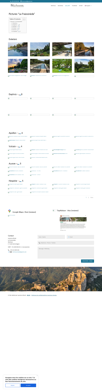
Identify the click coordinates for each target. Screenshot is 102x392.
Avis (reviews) (72, 210)
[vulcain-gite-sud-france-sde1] (16, 157)
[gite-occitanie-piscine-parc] (62, 72)
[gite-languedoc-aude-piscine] (40, 56)
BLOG (28, 295)
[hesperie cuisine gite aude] (82, 184)
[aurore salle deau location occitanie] (84, 170)
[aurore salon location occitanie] (61, 166)
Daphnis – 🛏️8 (16, 25)
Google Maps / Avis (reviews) (24, 212)
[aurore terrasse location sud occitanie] (18, 174)
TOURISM (74, 5)
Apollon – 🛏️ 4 (16, 26)
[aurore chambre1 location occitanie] (62, 170)
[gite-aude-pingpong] (84, 72)
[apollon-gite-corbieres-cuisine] (61, 136)
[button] (23, 19)
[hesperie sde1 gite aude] (15, 191)
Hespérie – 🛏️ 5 (16, 31)
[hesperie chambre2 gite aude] (38, 188)
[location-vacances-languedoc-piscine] (62, 75)
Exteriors (15, 23)
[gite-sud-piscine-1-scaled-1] (84, 76)
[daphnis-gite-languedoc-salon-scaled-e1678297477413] (18, 98)
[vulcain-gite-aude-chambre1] (82, 153)
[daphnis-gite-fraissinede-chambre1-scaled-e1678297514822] (18, 115)
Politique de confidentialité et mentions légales (44, 295)
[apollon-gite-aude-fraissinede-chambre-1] (18, 140)
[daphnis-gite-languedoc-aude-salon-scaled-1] (84, 98)
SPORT (81, 5)
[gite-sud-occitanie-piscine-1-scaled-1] (62, 56)
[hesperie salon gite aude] (15, 184)
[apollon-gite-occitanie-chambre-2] (83, 136)
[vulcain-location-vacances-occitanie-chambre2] (62, 153)
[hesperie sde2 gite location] (82, 188)
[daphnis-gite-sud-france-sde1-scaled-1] (84, 115)
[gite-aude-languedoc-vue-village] (17, 75)
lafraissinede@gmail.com (19, 252)
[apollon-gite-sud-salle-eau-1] (38, 140)
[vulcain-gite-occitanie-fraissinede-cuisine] (84, 149)
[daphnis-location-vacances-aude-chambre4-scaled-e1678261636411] (62, 115)
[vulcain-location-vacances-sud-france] (40, 149)
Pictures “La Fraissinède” (16, 21)
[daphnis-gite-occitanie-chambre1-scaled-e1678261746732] (40, 115)
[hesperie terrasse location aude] (39, 191)
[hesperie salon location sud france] (40, 184)
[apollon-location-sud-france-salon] (17, 136)
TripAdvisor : (62, 210)
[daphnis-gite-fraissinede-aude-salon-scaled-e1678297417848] (62, 98)
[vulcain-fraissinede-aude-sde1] (39, 157)
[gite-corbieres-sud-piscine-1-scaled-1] (84, 56)
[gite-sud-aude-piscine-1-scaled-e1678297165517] (18, 56)
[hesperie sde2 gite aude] (59, 188)
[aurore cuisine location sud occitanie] (16, 166)
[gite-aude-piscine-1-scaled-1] (18, 72)
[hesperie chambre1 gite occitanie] (17, 188)
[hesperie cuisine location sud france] (62, 184)
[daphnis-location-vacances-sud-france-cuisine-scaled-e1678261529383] (40, 98)
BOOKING (60, 5)
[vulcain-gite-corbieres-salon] (16, 153)
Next (91, 197)
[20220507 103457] (35, 174)
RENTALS (53, 5)
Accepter (28, 385)
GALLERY (67, 5)
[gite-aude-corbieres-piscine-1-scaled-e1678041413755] (40, 72)
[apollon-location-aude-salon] (38, 136)
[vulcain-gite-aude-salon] (15, 149)
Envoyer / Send (87, 261)
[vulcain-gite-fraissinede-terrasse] (39, 153)
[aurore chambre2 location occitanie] (18, 170)
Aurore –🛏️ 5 (16, 29)
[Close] (37, 375)
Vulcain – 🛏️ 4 (16, 28)
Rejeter (13, 385)
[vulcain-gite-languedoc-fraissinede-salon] (62, 149)
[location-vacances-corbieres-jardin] (40, 75)
